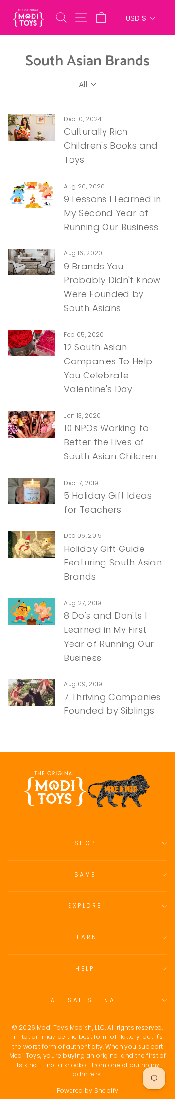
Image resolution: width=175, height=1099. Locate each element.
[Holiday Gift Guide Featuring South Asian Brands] (31, 544)
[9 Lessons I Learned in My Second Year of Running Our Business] (31, 195)
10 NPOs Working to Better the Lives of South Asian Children (110, 442)
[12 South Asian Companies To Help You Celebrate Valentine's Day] (31, 343)
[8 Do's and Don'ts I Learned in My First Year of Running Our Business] (31, 611)
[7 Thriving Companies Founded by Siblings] (31, 692)
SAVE (85, 875)
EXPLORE (85, 906)
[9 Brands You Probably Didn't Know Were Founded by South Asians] (31, 262)
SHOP (85, 843)
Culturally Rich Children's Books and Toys (111, 146)
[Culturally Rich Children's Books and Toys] (31, 127)
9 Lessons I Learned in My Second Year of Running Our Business (112, 213)
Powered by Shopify (88, 1090)
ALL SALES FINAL (85, 1000)
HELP (84, 969)
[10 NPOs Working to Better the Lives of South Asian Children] (31, 424)
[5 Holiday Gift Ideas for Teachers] (31, 491)
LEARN (85, 937)
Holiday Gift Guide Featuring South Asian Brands (113, 563)
